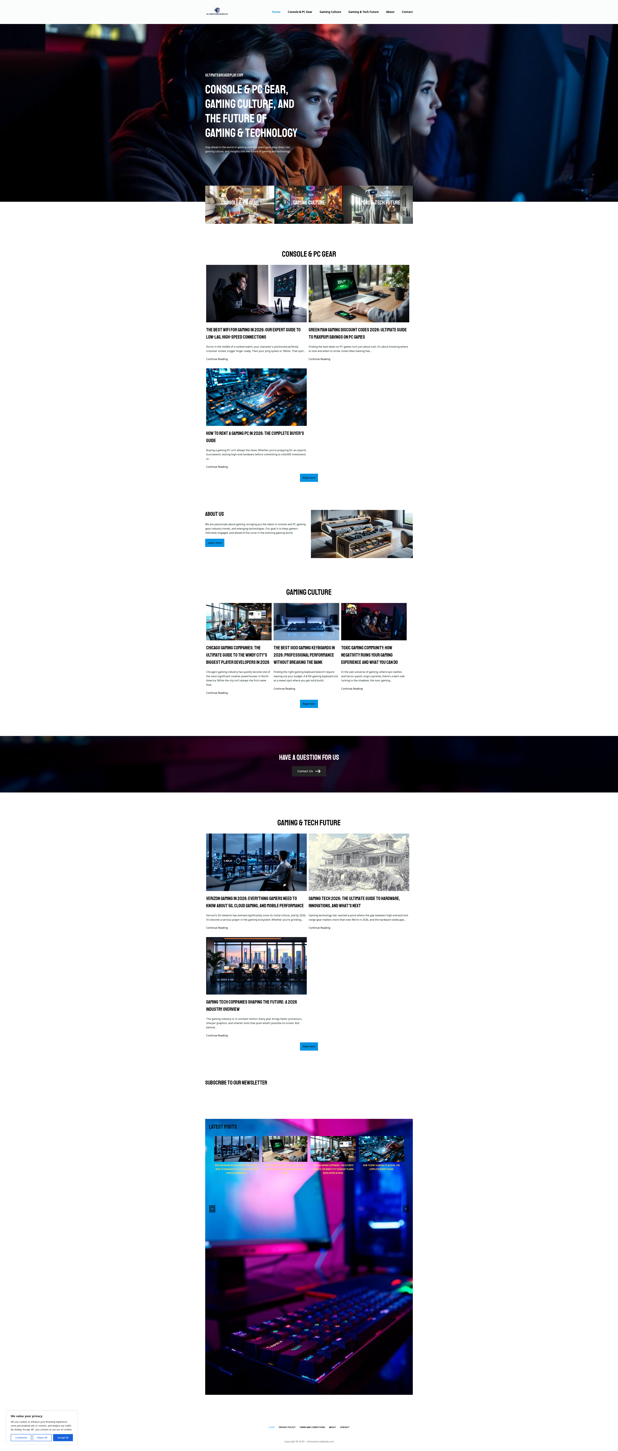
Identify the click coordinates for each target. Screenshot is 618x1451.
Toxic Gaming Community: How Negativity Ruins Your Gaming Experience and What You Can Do (369, 655)
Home (276, 12)
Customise (21, 1437)
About (390, 12)
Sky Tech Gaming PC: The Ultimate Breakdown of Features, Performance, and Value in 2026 (284, 1169)
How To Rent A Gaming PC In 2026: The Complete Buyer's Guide (255, 437)
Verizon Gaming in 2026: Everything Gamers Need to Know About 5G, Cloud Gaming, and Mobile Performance (255, 902)
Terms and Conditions (312, 1431)
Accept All (63, 1437)
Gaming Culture (330, 12)
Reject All (42, 1437)
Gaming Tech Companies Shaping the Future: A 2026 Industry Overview (251, 1005)
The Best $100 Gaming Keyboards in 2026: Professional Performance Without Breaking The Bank (304, 655)
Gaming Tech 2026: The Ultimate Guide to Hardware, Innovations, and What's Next (354, 902)
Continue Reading (217, 359)
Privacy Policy (287, 1431)
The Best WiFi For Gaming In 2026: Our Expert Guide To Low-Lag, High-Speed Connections (253, 333)
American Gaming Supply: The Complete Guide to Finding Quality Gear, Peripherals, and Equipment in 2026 (381, 1169)
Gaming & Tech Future (363, 12)
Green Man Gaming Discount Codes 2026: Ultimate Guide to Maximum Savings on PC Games (358, 333)
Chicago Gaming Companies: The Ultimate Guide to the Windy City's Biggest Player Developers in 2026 (237, 655)
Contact (407, 12)
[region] (41, 1428)
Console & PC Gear (300, 12)
